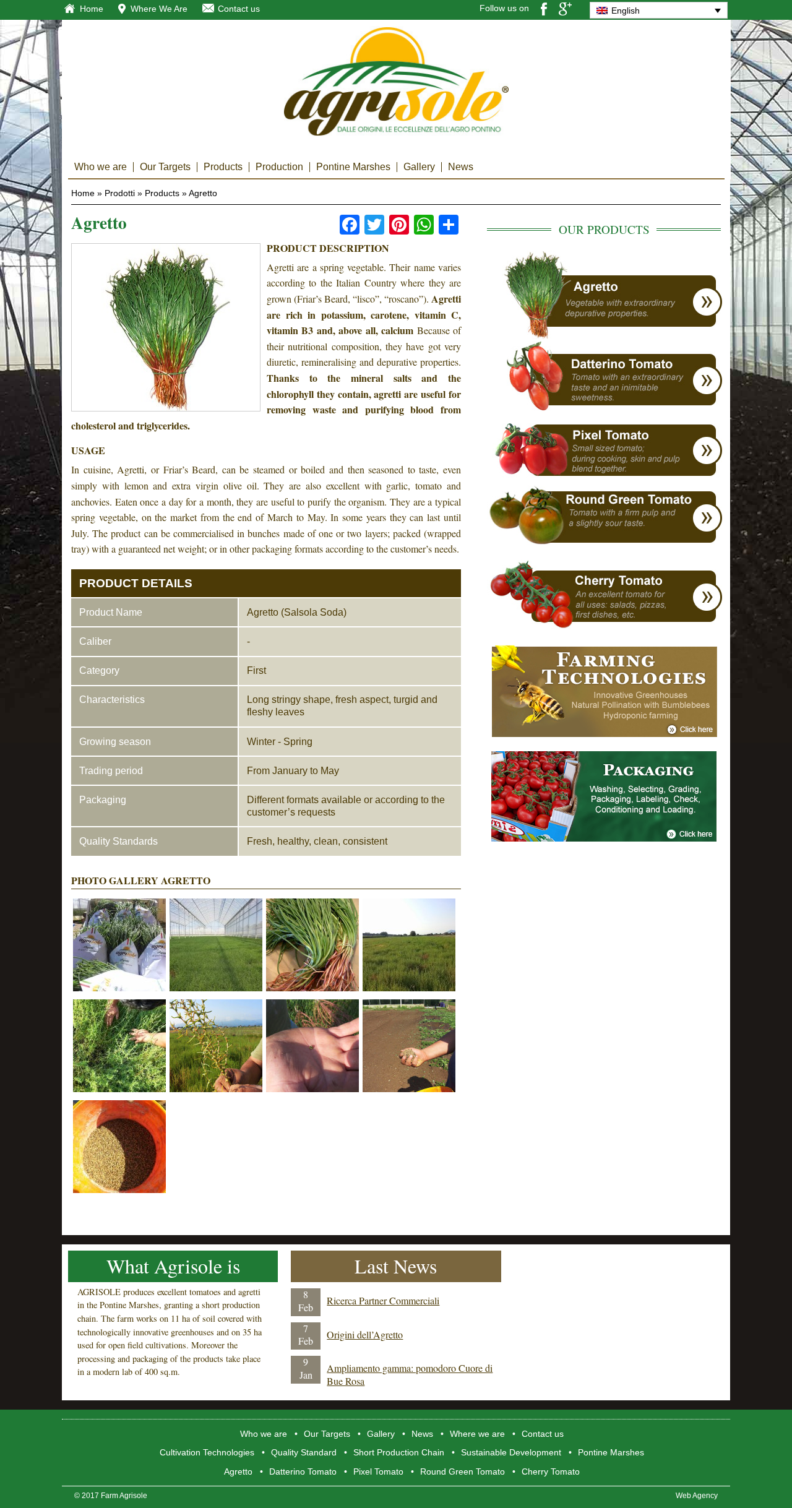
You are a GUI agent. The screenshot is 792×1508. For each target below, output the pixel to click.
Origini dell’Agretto (365, 1334)
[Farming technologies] (604, 733)
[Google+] (565, 8)
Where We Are (159, 9)
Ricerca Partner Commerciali (383, 1300)
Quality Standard (304, 1452)
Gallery (419, 167)
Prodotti (120, 193)
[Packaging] (604, 838)
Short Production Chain (398, 1452)
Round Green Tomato (462, 1471)
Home (91, 9)
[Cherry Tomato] (604, 627)
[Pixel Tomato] (604, 480)
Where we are (477, 1434)
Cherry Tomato (551, 1471)
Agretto (238, 1471)
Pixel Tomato (378, 1471)
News (460, 167)
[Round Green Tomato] (604, 542)
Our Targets (165, 167)
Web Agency (697, 1495)
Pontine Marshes (353, 167)
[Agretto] (604, 335)
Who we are (100, 167)
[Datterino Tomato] (604, 408)
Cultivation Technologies (207, 1452)
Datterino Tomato (303, 1471)
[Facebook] (544, 8)
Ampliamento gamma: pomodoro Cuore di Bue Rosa (410, 1374)
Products (223, 167)
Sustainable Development (511, 1452)
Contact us (239, 9)
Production (279, 167)
